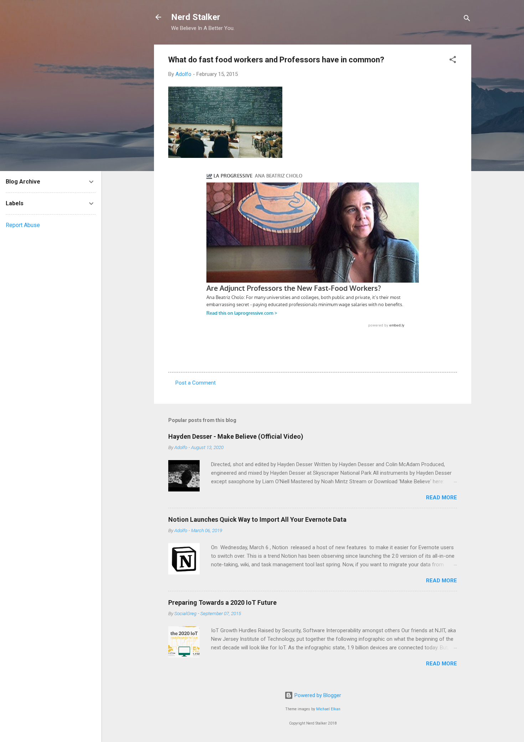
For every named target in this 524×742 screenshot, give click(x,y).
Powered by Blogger (317, 695)
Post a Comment (195, 383)
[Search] (467, 19)
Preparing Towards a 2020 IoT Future (222, 602)
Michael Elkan (328, 709)
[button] (452, 60)
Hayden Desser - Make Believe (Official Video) (235, 436)
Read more (441, 497)
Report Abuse (23, 225)
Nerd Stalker (195, 17)
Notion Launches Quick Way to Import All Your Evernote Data (257, 519)
